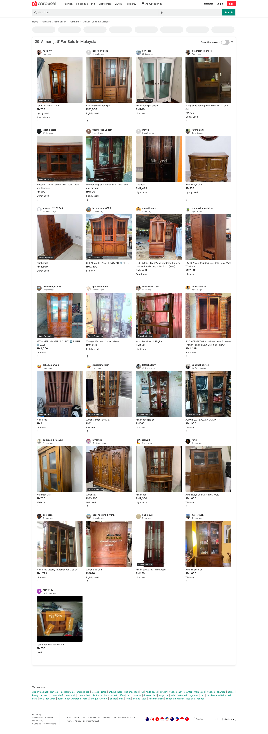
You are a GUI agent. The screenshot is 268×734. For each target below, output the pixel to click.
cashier (137, 695)
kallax (86, 698)
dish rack (54, 691)
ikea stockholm (156, 698)
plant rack (97, 695)
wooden (211, 691)
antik (121, 698)
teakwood (182, 695)
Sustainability (104, 717)
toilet (128, 698)
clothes (136, 698)
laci (154, 695)
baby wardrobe (73, 698)
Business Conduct (91, 721)
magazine (163, 695)
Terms (69, 721)
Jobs (114, 717)
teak (144, 698)
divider (163, 691)
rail (142, 691)
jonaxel (113, 698)
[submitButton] (228, 12)
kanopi (200, 698)
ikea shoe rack (131, 691)
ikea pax (190, 698)
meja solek (199, 691)
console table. (68, 691)
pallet (60, 698)
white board (152, 691)
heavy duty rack (40, 695)
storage (95, 691)
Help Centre (72, 717)
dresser (147, 695)
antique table (115, 691)
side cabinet (83, 695)
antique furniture (99, 698)
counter (188, 691)
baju (172, 695)
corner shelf (57, 695)
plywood (221, 691)
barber (231, 691)
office (122, 695)
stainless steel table (216, 695)
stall (202, 695)
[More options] (38, 121)
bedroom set (110, 695)
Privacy (77, 721)
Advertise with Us (125, 717)
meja (41, 698)
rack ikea (51, 698)
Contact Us (84, 717)
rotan (104, 691)
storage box (83, 691)
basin (129, 695)
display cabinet (40, 691)
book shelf (70, 695)
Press (93, 717)
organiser (193, 695)
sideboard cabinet (175, 698)
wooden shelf (175, 691)
